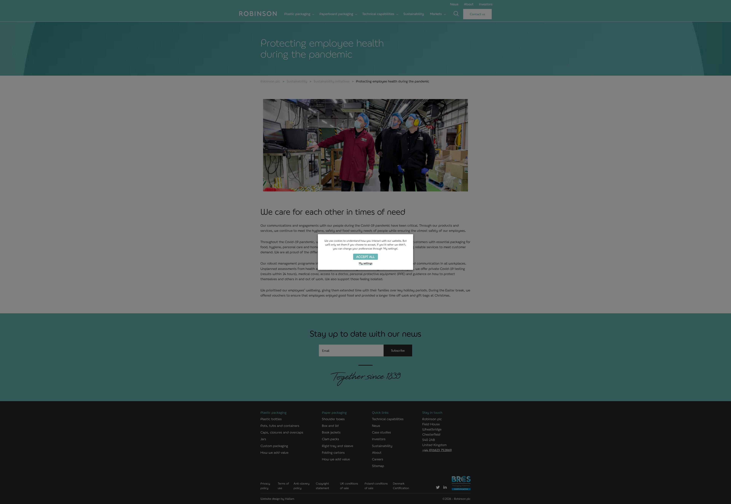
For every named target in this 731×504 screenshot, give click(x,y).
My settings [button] (365, 263)
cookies (338, 240)
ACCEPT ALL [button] (365, 256)
